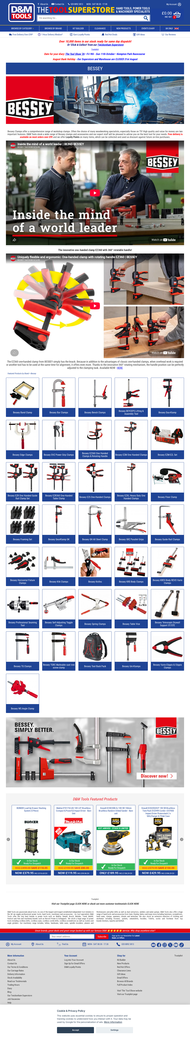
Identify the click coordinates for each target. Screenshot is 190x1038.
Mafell (90, 916)
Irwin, (131, 914)
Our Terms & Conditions (17, 967)
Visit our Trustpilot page (127, 994)
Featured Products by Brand (18, 373)
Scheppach (62, 918)
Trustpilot (95, 49)
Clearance (100, 28)
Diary (9, 988)
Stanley (136, 914)
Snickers (105, 921)
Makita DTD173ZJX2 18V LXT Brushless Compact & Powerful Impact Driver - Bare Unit (73, 811)
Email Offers (122, 977)
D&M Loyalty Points (72, 967)
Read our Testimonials (17, 981)
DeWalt (121, 921)
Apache (112, 921)
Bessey (33, 373)
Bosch (71, 916)
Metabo (78, 916)
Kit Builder (78, 28)
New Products (123, 28)
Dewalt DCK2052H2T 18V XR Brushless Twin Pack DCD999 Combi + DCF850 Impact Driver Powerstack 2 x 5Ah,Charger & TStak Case (158, 812)
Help (9, 1002)
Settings (114, 1030)
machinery (55, 914)
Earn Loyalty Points (81, 34)
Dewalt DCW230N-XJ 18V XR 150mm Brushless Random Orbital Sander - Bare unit (116, 811)
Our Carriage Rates (15, 970)
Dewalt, (65, 916)
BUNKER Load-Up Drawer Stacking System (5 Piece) (31, 809)
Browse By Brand (53, 28)
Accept (75, 1030)
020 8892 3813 (76, 4)
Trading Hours (13, 985)
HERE (120, 367)
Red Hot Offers (123, 967)
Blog (9, 992)
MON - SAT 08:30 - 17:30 (96, 4)
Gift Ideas (141, 34)
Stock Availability (14, 977)
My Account (171, 4)
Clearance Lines (124, 970)
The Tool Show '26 (74, 54)
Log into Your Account (74, 960)
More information (113, 1022)
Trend (85, 916)
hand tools (46, 914)
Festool (10, 918)
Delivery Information (16, 974)
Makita (58, 916)
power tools (36, 914)
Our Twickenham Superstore (19, 995)
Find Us (65, 944)
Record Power (50, 918)
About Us (44, 4)
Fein (18, 918)
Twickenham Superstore (110, 44)
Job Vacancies (13, 999)
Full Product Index (125, 985)
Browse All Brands (125, 981)
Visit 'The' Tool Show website (129, 990)
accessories (68, 914)
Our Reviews (170, 34)
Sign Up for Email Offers (74, 963)
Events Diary (148, 28)
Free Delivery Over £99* (23, 34)
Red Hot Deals (111, 34)
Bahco (142, 914)
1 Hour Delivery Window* (52, 34)
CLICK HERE (81, 903)
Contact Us (59, 4)
